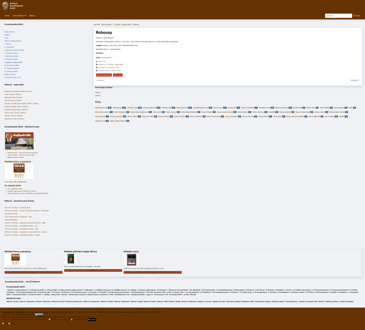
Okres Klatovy (263, 116)
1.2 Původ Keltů (51, 290)
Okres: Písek (310, 107)
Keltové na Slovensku (74, 301)
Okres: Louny (218, 107)
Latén (7, 38)
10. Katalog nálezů (11, 71)
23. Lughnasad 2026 (15, 189)
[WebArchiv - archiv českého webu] (60, 319)
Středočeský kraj (101, 107)
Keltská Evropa (10, 74)
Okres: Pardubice (196, 116)
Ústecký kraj (117, 107)
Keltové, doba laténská (13, 41)
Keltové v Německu (43, 301)
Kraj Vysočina (329, 116)
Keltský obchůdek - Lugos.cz (142, 294)
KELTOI (36, 317)
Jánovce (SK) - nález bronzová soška (21, 155)
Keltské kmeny (92, 294)
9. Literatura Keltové (12, 68)
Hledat (358, 16)
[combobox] (338, 16)
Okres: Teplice (132, 116)
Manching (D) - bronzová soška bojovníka (23, 153)
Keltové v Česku (12, 301)
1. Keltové (8, 44)
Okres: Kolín (297, 107)
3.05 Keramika (238, 290)
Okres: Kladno (339, 107)
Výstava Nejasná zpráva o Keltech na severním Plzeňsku (28, 193)
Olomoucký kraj (182, 107)
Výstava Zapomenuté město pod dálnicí (22, 191)
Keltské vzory (131, 251)
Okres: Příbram (207, 112)
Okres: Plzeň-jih (248, 116)
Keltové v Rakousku (27, 301)
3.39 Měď (333, 292)
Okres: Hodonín (163, 116)
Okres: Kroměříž (148, 116)
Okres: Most (277, 116)
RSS (74, 319)
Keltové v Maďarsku (122, 301)
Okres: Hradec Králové (225, 112)
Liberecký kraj (100, 121)
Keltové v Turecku (204, 301)
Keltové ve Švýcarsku (91, 301)
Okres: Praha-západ (302, 112)
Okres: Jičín (118, 75)
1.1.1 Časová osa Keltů (36, 290)
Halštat (7, 35)
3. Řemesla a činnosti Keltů (14, 50)
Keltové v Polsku (150, 301)
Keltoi (32, 314)
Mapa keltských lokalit (16, 157)
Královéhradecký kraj (104, 75)
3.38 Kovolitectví (321, 292)
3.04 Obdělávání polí (224, 290)
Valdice (97, 92)
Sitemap (193, 294)
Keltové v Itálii (162, 301)
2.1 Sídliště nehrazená (102, 290)
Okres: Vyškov (319, 112)
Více (33, 272)
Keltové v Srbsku (107, 301)
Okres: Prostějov (120, 112)
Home (7, 16)
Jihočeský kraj (132, 107)
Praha (351, 107)
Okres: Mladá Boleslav (189, 112)
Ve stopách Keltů (13, 185)
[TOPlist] (5, 323)
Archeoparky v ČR (161, 294)
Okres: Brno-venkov (102, 112)
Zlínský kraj (232, 107)
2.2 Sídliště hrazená (119, 290)
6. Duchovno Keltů (11, 59)
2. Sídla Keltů (9, 47)
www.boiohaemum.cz (29, 319)
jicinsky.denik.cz (106, 58)
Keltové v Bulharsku (189, 301)
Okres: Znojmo (171, 112)
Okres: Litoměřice (247, 107)
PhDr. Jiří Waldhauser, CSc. (120, 294)
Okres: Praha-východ (337, 112)
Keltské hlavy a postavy (18, 251)
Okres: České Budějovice (139, 112)
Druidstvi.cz (104, 294)
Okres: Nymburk (285, 112)
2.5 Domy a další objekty (147, 290)
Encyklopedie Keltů (15, 287)
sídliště (341, 116)
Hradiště (272, 112)
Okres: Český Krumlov (118, 121)
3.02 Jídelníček (194, 290)
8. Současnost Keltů (12, 65)
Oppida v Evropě (219, 301)
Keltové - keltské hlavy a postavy (74, 294)
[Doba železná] (25, 15)
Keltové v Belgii (174, 301)
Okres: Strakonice (281, 107)
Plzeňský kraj (166, 107)
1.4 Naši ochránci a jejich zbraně (70, 290)
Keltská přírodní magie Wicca (80, 251)
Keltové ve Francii (58, 301)
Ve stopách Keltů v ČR (13, 77)
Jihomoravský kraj (149, 107)
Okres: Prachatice (231, 116)
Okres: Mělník (324, 107)
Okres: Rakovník (314, 116)
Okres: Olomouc (258, 112)
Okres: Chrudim (179, 116)
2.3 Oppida (132, 290)
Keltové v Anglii (136, 301)
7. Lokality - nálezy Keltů (13, 62)
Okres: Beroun (243, 112)
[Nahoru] (361, 326)
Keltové (32, 16)
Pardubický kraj (264, 107)
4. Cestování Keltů (11, 53)
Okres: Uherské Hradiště (295, 116)
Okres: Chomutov (116, 116)
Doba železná (18, 16)
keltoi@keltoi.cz (124, 312)
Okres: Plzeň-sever (213, 116)
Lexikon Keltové (21, 290)
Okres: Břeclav (100, 116)
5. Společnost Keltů (11, 56)
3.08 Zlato (270, 290)
